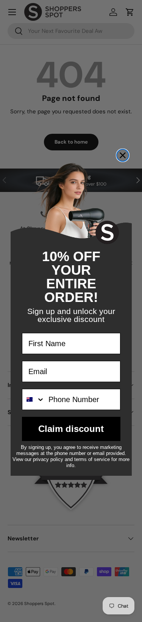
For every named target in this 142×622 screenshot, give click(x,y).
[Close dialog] (123, 155)
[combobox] (33, 399)
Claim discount (71, 429)
